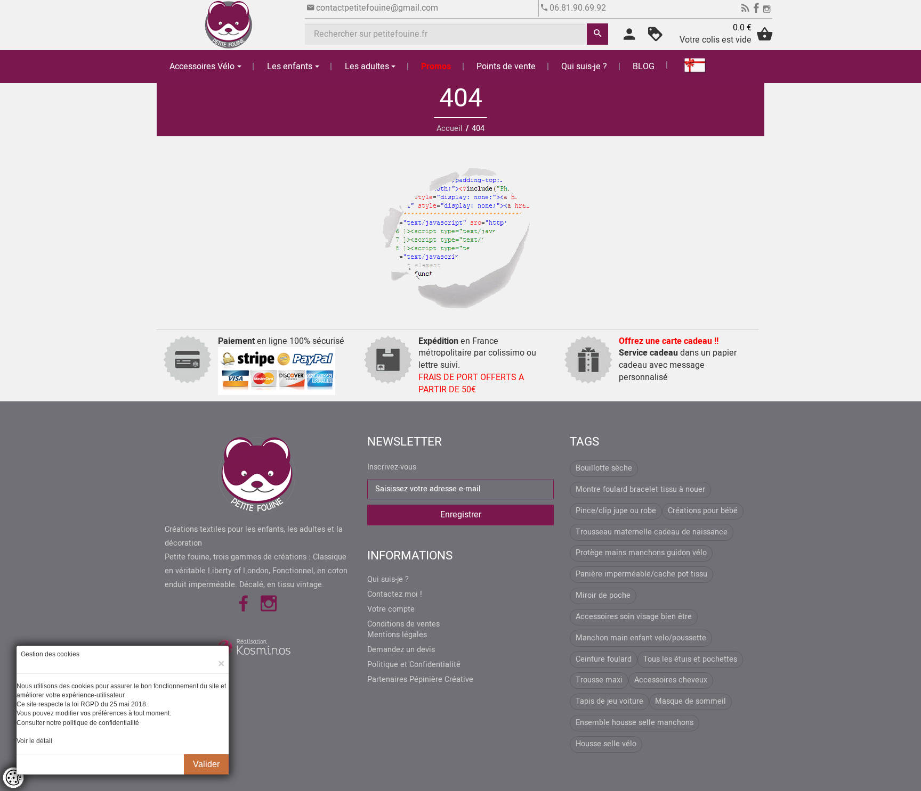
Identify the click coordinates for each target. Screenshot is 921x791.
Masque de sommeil (690, 701)
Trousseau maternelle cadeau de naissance (652, 532)
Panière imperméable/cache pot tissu (641, 574)
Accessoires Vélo (202, 66)
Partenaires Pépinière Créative (420, 679)
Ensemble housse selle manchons (634, 722)
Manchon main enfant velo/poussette (641, 638)
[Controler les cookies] (13, 777)
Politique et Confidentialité (414, 665)
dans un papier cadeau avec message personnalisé (678, 359)
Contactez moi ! (394, 594)
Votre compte (391, 609)
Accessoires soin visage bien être (634, 616)
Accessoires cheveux (670, 680)
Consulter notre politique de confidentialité (78, 723)
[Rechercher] (597, 34)
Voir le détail (34, 741)
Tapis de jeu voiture (609, 701)
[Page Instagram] (766, 9)
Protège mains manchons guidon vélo (641, 552)
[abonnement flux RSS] (745, 9)
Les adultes (367, 66)
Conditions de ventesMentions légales (403, 630)
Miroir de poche (603, 595)
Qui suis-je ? (584, 66)
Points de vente (506, 66)
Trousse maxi (599, 680)
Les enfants (289, 66)
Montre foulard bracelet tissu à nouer (640, 489)
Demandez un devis (401, 650)
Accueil (450, 128)
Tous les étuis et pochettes (690, 659)
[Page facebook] (756, 9)
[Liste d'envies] (655, 37)
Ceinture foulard (604, 659)
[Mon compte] (629, 37)
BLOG (644, 66)
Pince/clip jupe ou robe (616, 510)
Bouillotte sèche (604, 468)
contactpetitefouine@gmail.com (377, 8)
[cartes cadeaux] (688, 65)
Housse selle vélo (606, 743)
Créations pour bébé (703, 510)
